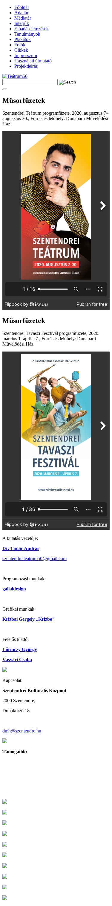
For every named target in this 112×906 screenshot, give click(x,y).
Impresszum (25, 55)
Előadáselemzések (31, 28)
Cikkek (21, 50)
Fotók (19, 44)
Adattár (21, 12)
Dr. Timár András (20, 548)
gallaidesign (14, 588)
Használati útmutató (33, 60)
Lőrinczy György (19, 649)
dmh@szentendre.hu (21, 730)
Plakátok (22, 39)
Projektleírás (26, 66)
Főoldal (21, 7)
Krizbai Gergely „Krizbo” (28, 619)
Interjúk (21, 23)
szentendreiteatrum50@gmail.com (34, 558)
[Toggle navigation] (4, 89)
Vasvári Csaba (17, 659)
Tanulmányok (27, 34)
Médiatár (22, 18)
